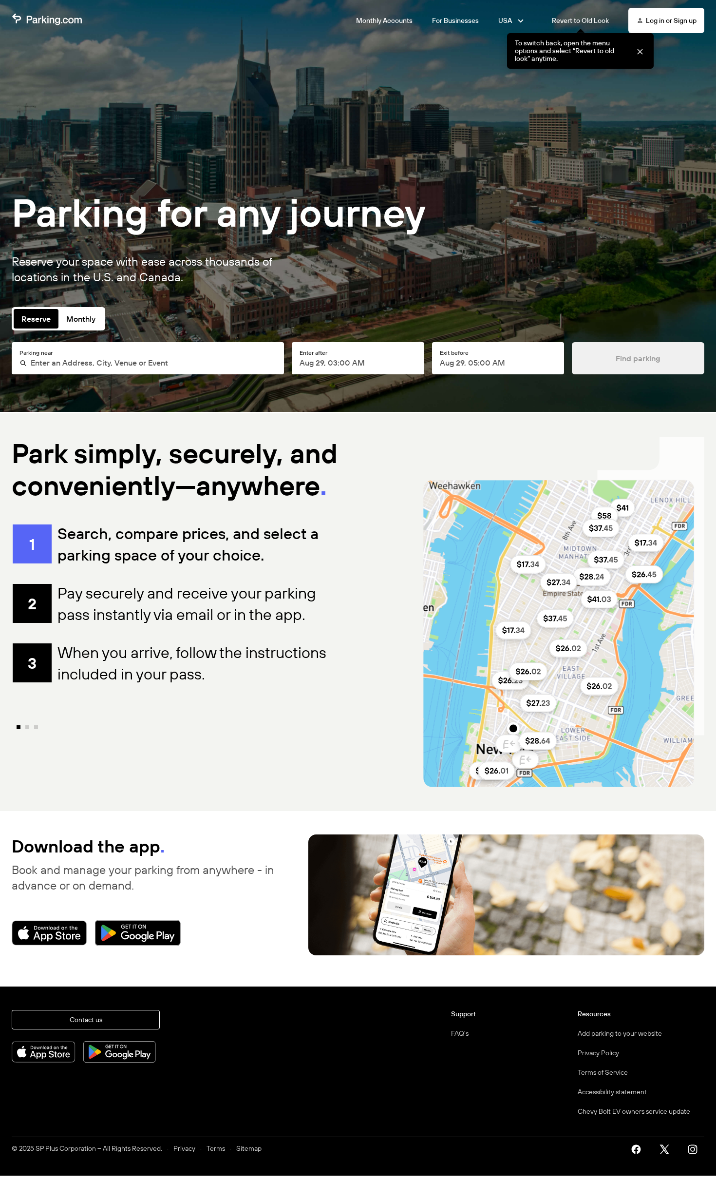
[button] (640, 51)
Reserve (36, 319)
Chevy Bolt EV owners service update (634, 1111)
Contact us (86, 1019)
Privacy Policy (598, 1052)
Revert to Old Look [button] (580, 20)
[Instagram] (696, 1148)
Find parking (638, 358)
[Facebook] (639, 1148)
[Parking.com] (47, 20)
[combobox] (152, 363)
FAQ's (460, 1033)
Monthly (80, 319)
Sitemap (249, 1148)
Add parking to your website (620, 1033)
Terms (216, 1148)
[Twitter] (667, 1148)
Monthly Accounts (384, 20)
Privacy (184, 1148)
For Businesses (455, 20)
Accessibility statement (612, 1091)
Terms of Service (603, 1072)
